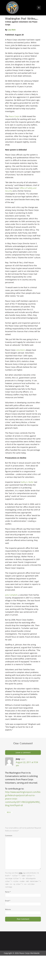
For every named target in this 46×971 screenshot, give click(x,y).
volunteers (20, 350)
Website (8, 909)
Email (7, 901)
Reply (9, 812)
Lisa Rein (12, 29)
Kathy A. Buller (27, 482)
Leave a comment (23, 752)
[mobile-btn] (39, 8)
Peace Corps (14, 116)
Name (8, 892)
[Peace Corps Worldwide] (12, 7)
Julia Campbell (11, 595)
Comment (8, 835)
